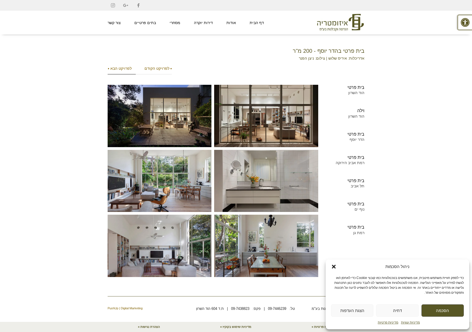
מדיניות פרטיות (388, 322)
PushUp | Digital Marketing (125, 308)
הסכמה (442, 310)
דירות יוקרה (203, 23)
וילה (360, 110)
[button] (334, 266)
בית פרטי (355, 87)
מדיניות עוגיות (410, 322)
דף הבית (257, 23)
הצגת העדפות (352, 310)
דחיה (397, 310)
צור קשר (114, 23)
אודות (231, 23)
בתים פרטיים (145, 23)
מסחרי (175, 23)
